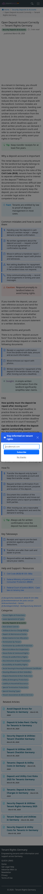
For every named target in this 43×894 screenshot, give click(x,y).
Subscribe (21, 452)
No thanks (21, 457)
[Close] (37, 437)
